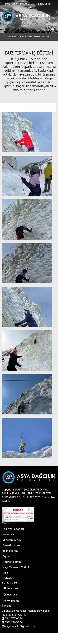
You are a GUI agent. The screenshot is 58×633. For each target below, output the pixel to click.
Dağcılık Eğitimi (12, 562)
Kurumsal (9, 534)
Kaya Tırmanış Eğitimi (16, 567)
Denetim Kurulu (12, 545)
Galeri (23, 36)
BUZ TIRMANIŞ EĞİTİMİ (38, 36)
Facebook (12, 588)
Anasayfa (13, 36)
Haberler (8, 578)
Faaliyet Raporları (13, 529)
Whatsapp (12, 601)
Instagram (12, 594)
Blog (5, 573)
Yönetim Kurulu (12, 540)
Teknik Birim (10, 551)
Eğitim (6, 556)
